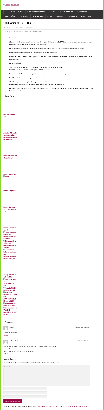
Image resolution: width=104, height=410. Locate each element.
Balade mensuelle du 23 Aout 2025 (9, 246)
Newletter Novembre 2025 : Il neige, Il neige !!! (10, 157)
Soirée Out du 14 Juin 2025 (8, 284)
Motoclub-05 (7, 28)
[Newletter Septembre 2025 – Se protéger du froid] (46, 199)
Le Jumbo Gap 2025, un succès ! (9, 229)
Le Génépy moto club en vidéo (36, 12)
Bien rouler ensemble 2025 (9, 115)
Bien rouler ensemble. (66, 12)
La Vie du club (37, 31)
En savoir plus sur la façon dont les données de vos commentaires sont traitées (62, 406)
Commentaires (60, 16)
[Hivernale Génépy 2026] (46, 182)
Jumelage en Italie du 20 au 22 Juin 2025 (9, 276)
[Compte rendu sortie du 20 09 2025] (46, 233)
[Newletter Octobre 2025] (46, 166)
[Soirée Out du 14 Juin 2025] (46, 280)
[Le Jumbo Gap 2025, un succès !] (46, 220)
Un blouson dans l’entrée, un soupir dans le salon (10, 257)
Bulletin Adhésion (37, 16)
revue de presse (86, 16)
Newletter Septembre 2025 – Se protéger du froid (9, 209)
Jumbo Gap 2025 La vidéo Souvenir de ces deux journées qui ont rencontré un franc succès (10, 136)
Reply (5, 335)
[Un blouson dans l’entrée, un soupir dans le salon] (46, 252)
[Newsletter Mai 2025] (46, 303)
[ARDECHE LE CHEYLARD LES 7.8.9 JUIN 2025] (46, 294)
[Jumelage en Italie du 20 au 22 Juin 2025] (46, 267)
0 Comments (29, 28)
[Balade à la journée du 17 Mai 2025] (46, 309)
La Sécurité (52, 12)
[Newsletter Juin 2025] (46, 288)
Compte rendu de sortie (25, 31)
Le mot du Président (17, 12)
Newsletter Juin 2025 (9, 290)
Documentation (72, 16)
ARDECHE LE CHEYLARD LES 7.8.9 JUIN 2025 (9, 300)
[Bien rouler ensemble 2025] (46, 106)
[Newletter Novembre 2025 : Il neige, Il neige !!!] (46, 148)
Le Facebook (25, 16)
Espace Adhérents (10, 16)
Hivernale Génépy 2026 (9, 191)
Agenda (49, 16)
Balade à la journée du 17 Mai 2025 (10, 313)
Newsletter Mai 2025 (9, 305)
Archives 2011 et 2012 (11, 31)
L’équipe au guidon (82, 12)
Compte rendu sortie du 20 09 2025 (9, 237)
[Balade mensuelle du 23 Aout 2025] (46, 242)
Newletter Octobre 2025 (9, 174)
